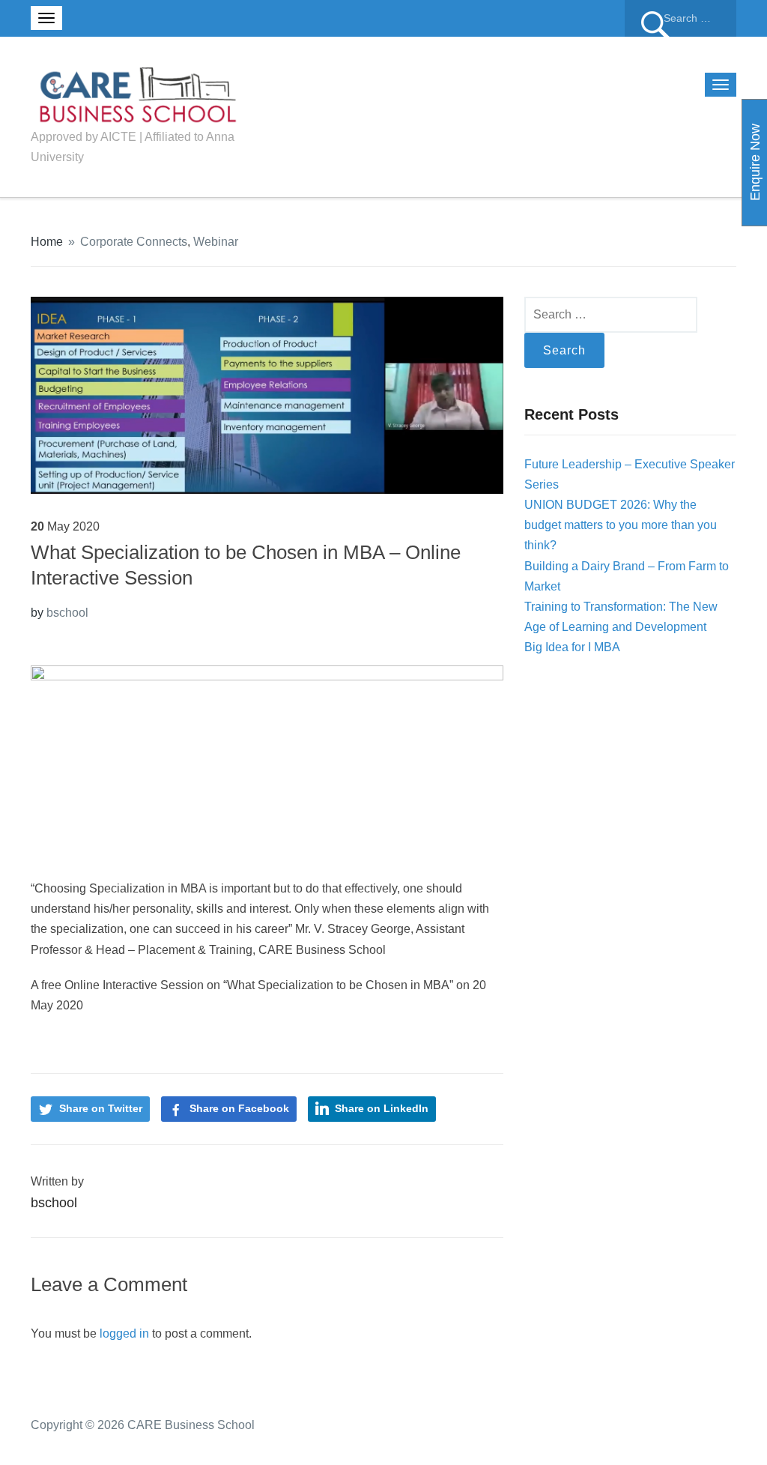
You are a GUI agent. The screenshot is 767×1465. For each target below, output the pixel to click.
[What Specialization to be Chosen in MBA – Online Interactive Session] (267, 394)
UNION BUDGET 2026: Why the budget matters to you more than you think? (620, 525)
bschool (67, 612)
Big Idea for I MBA (572, 647)
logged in (124, 1333)
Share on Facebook (239, 1108)
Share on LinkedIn (381, 1108)
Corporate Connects (133, 241)
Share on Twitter (100, 1108)
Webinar (215, 241)
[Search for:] (680, 18)
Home (47, 241)
